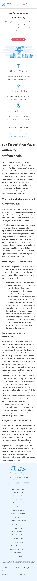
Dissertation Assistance (18, 510)
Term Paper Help (18, 507)
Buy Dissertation (18, 496)
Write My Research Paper (18, 531)
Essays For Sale (19, 552)
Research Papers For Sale (18, 549)
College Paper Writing (18, 517)
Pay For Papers (18, 542)
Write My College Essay (18, 513)
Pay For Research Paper (18, 546)
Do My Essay (18, 556)
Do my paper (22, 4)
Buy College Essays (18, 502)
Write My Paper (18, 538)
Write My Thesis (18, 528)
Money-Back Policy (7, 571)
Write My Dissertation (18, 525)
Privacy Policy (28, 568)
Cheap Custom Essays (18, 520)
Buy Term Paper (18, 492)
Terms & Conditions (7, 568)
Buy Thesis (18, 499)
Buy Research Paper (18, 489)
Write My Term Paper (18, 535)
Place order (18, 136)
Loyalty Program (18, 568)
